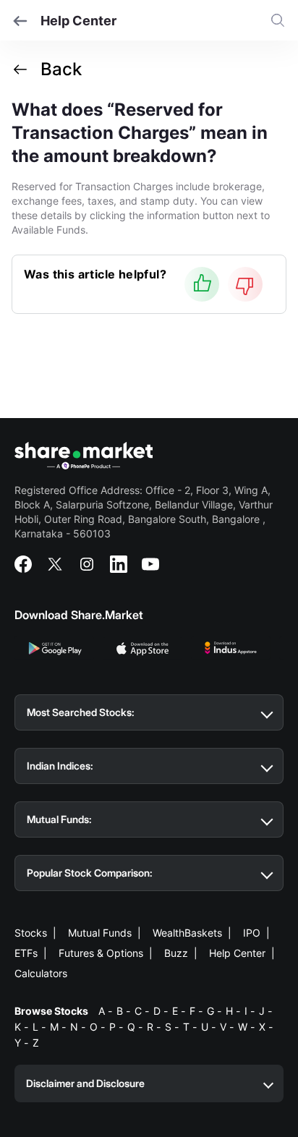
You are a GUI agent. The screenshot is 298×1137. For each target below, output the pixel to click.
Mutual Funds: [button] (59, 819)
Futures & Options (101, 953)
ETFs (26, 953)
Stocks (30, 933)
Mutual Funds (100, 933)
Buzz (176, 953)
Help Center (237, 953)
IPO (251, 933)
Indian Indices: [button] (60, 765)
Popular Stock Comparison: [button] (90, 872)
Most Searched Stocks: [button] (81, 712)
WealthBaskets (187, 933)
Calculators (40, 973)
